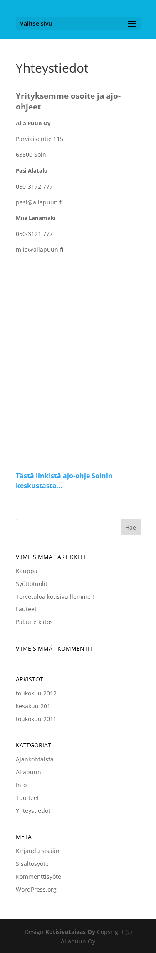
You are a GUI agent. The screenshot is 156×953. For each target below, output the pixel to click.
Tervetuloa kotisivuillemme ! (55, 596)
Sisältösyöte (32, 864)
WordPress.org (36, 889)
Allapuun (28, 772)
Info (21, 785)
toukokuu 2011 (36, 719)
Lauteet (26, 609)
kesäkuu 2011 (35, 706)
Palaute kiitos (34, 622)
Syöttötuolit (31, 584)
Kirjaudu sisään (37, 851)
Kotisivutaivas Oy (70, 932)
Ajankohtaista (35, 759)
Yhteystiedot (33, 810)
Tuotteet (27, 798)
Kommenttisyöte (38, 876)
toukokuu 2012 (36, 693)
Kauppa (26, 571)
